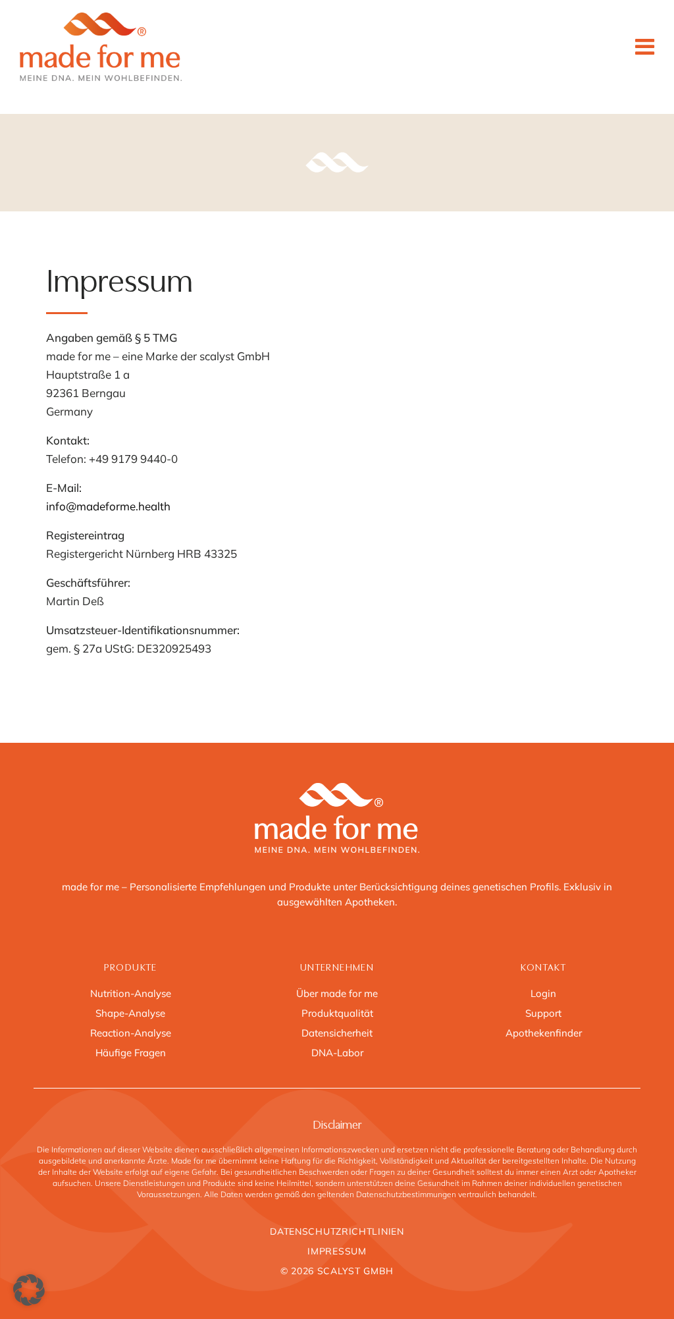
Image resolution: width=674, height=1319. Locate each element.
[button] (29, 1290)
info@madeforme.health (108, 506)
